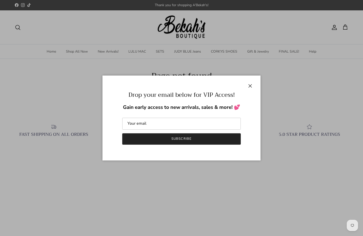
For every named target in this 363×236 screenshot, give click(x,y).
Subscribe (181, 139)
